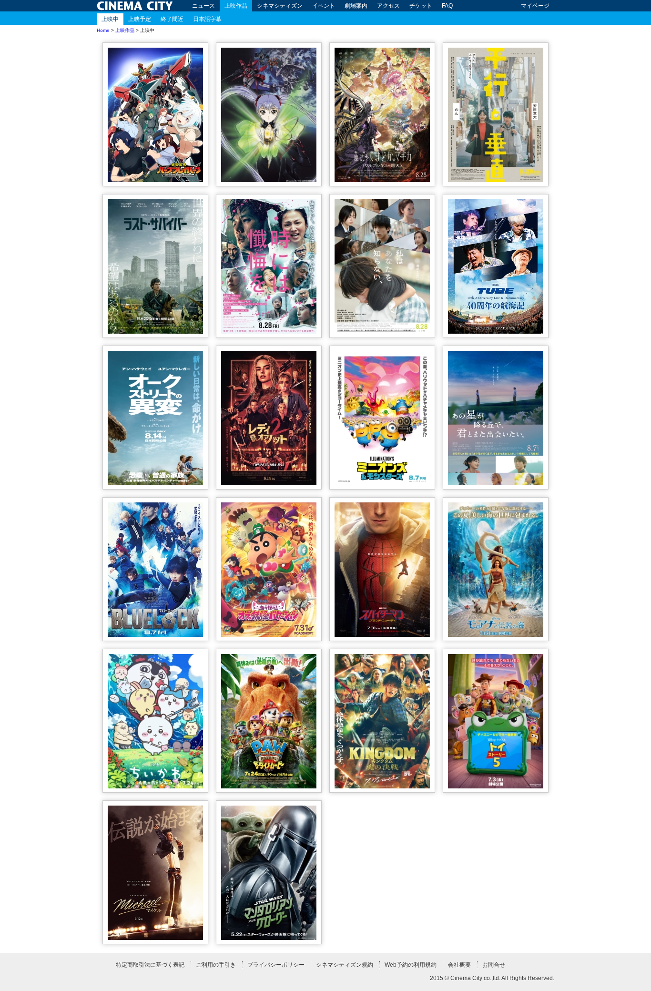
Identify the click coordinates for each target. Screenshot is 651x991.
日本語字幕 (207, 19)
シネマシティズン (280, 5)
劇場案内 (356, 5)
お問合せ (493, 964)
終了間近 (172, 19)
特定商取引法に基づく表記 (150, 964)
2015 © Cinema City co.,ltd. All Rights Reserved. (492, 978)
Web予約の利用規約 (411, 964)
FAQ (447, 5)
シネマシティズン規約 (344, 964)
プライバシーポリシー (276, 964)
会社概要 (459, 964)
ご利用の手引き (216, 964)
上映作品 (235, 5)
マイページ (535, 5)
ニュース (203, 5)
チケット (420, 5)
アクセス (388, 5)
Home (103, 30)
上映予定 (139, 19)
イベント (323, 5)
